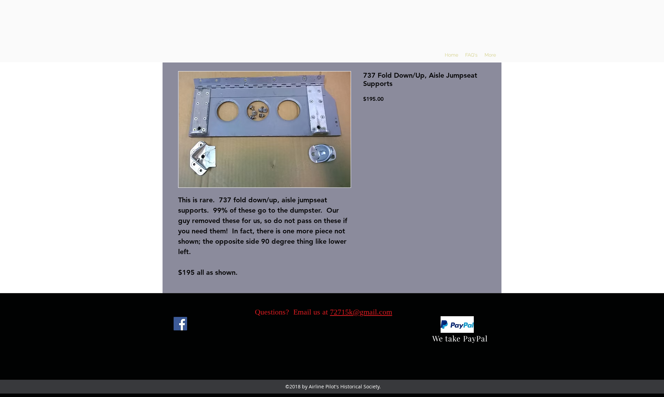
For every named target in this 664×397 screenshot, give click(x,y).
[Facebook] (180, 323)
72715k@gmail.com (361, 312)
